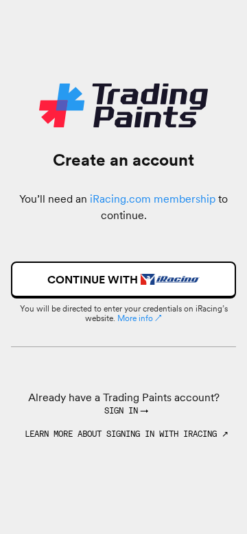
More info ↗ (139, 318)
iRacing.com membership (152, 198)
